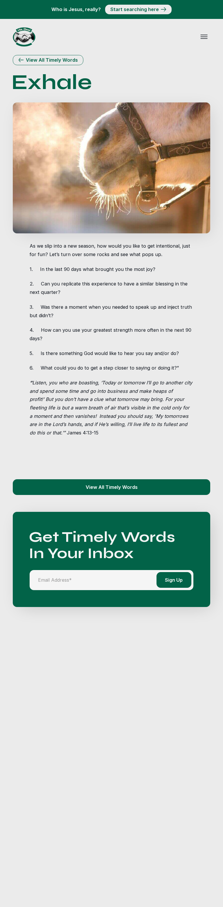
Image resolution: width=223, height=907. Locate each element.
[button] (203, 37)
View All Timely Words (112, 487)
